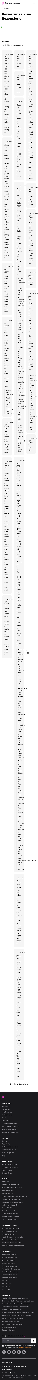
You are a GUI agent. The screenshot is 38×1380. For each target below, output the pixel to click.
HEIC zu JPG (6, 1280)
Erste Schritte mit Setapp (10, 1126)
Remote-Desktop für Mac (10, 1216)
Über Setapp (6, 1120)
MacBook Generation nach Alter (13, 1237)
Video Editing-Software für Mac (12, 1202)
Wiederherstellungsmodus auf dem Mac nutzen (18, 1312)
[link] (4, 1352)
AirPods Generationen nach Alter (13, 1246)
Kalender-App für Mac (9, 1211)
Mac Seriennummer (8, 1260)
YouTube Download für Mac (11, 1184)
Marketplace (6, 1109)
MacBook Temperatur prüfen (11, 1321)
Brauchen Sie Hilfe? (7, 1366)
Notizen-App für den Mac (10, 1205)
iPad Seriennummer (8, 1263)
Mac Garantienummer (9, 1275)
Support (4, 1141)
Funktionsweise (7, 1115)
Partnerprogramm (8, 1152)
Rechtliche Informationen (10, 1132)
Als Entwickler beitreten (10, 1147)
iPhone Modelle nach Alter (11, 1240)
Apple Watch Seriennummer (11, 1269)
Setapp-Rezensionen (9, 1150)
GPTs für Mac (6, 1289)
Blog (3, 1155)
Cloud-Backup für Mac (9, 1219)
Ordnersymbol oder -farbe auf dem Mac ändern (18, 1301)
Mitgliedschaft (7, 1112)
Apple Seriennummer (9, 1254)
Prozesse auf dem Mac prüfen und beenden (17, 1315)
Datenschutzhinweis (24, 1347)
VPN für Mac (6, 1182)
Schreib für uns (7, 1173)
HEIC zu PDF (6, 1286)
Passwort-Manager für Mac (11, 1199)
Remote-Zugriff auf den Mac (11, 1309)
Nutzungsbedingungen (20, 1366)
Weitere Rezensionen (20, 1084)
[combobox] (8, 1362)
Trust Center (6, 1144)
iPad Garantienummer (9, 1278)
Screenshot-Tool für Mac (10, 1214)
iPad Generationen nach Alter (12, 1243)
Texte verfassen (7, 1170)
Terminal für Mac (7, 1208)
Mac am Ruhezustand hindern (12, 1318)
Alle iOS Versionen (8, 1234)
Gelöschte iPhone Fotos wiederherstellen (16, 1304)
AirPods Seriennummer (10, 1266)
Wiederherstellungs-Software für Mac (15, 1196)
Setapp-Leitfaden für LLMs (11, 1228)
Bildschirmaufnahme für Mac (12, 1187)
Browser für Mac (7, 1193)
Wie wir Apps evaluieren (10, 1167)
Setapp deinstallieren (9, 1129)
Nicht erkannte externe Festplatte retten (16, 1307)
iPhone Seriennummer (9, 1257)
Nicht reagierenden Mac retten (12, 1324)
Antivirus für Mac (8, 1190)
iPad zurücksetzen (8, 1330)
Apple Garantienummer (10, 1272)
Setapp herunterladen (9, 1123)
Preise (4, 1118)
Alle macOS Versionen (9, 1231)
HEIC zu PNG (6, 1283)
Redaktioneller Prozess (9, 1164)
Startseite (5, 1106)
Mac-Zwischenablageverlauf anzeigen (15, 1298)
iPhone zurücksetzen (9, 1327)
